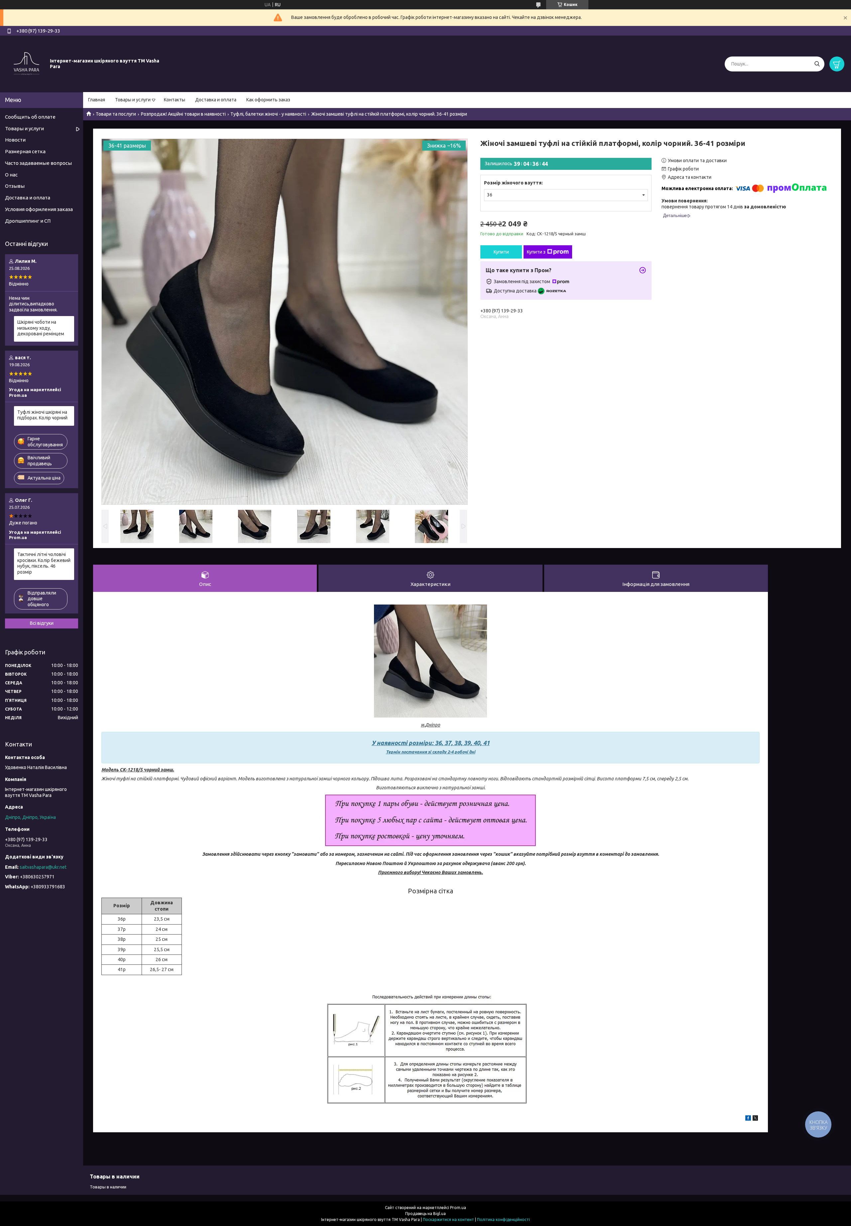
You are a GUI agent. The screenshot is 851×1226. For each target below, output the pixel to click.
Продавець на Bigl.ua (425, 1213)
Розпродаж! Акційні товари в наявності (183, 114)
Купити (501, 252)
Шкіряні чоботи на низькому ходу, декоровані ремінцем (40, 327)
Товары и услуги (133, 99)
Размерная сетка (25, 151)
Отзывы (15, 186)
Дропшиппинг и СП (28, 221)
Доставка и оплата (215, 99)
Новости (15, 140)
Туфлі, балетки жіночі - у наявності (268, 114)
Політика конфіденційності (503, 1219)
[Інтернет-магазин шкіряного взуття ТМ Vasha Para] (27, 63)
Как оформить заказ (268, 99)
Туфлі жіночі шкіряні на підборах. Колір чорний (42, 415)
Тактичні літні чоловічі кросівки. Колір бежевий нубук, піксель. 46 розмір (43, 563)
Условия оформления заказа (39, 209)
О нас (11, 174)
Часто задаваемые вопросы (38, 163)
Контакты (174, 99)
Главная (96, 99)
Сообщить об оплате (30, 117)
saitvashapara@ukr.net (43, 867)
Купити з (536, 252)
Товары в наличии (108, 1186)
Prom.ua (458, 1207)
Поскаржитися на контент (448, 1219)
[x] (755, 1119)
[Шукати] (816, 63)
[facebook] (748, 1119)
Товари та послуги (116, 114)
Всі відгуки (42, 623)
